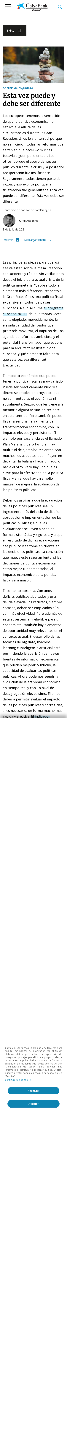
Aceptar (33, 1103)
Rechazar (33, 1090)
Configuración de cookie (18, 1079)
